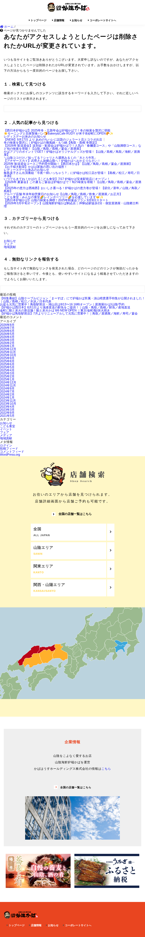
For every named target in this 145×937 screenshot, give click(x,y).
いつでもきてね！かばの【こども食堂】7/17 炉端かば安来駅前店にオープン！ (57, 179)
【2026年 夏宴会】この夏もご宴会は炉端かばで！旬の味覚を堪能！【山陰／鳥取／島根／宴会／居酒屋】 (72, 183)
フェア (8, 244)
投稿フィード (9, 448)
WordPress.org (10, 454)
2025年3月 (7, 373)
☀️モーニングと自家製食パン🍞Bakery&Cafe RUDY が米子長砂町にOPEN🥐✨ (58, 133)
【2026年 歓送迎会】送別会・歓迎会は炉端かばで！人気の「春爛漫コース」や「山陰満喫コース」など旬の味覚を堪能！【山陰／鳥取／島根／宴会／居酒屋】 (72, 147)
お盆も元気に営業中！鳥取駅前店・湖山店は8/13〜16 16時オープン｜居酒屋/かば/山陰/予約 (62, 304)
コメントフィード (12, 451)
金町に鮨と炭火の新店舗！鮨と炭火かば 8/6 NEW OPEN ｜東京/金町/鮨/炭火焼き (55, 310)
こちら (106, 768)
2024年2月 (7, 394)
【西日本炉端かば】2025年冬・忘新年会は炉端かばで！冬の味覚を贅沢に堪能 (57, 130)
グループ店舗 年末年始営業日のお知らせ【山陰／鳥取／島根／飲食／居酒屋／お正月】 (63, 194)
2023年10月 (8, 403)
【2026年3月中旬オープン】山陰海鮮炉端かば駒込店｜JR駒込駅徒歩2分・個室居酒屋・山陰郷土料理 (71, 205)
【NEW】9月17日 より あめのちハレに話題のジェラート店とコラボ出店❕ (55, 139)
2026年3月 (7, 340)
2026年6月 (7, 330)
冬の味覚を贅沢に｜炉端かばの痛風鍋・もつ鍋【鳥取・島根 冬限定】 (51, 142)
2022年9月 (7, 412)
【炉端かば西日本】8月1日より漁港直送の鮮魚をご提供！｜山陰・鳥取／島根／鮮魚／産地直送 (65, 307)
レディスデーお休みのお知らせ (25, 136)
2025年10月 (8, 355)
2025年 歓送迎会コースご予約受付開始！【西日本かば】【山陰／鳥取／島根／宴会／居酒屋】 (68, 163)
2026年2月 (7, 343)
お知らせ (10, 240)
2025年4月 (7, 370)
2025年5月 (7, 367)
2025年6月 (7, 364)
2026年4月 (7, 337)
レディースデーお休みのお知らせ (26, 169)
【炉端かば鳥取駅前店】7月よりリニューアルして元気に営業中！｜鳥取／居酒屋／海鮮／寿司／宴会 (69, 313)
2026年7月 (7, 327)
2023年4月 (7, 406)
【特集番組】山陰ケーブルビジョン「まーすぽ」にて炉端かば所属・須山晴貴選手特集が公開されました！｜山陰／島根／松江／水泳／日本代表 (72, 300)
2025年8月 (7, 361)
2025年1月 (7, 379)
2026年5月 (7, 334)
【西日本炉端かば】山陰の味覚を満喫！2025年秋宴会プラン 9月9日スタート (56, 200)
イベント (6, 429)
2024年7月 (7, 391)
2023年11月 (8, 400)
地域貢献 (10, 247)
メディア (6, 435)
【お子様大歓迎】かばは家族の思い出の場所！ (35, 166)
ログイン (6, 445)
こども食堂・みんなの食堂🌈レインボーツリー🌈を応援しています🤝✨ (53, 197)
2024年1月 (7, 397)
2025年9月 (7, 358)
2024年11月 (8, 385)
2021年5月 (7, 415)
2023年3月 (7, 409)
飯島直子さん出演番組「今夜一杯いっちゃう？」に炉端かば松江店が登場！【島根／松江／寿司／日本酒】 (72, 174)
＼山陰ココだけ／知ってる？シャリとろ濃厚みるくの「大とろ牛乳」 (50, 157)
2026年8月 (7, 324)
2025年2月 (7, 376)
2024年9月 (7, 388)
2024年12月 (8, 382)
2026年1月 (7, 346)
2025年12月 (8, 349)
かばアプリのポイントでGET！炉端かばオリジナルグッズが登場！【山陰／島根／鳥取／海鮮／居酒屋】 (72, 153)
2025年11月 (8, 352)
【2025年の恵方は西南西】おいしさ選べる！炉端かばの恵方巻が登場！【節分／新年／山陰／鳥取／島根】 (72, 189)
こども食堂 (7, 426)
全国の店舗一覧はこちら (75, 513)
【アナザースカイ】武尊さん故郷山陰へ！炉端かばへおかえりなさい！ (52, 160)
